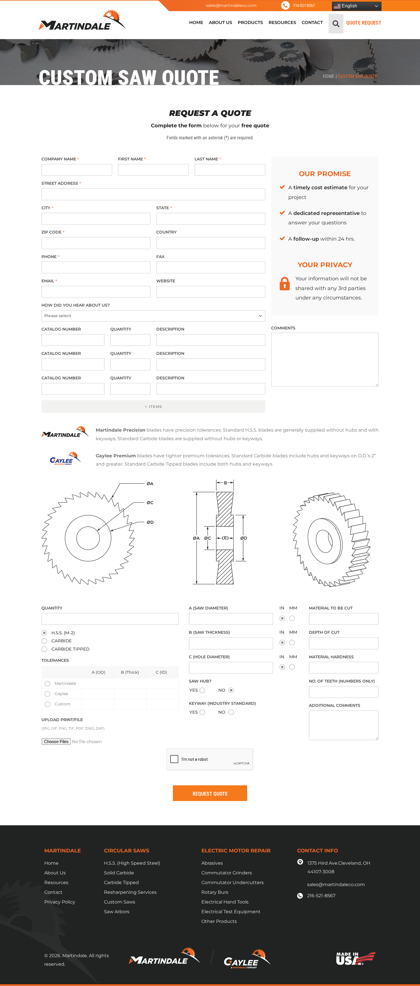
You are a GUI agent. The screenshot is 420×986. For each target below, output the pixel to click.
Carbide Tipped (121, 882)
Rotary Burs (214, 892)
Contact (53, 892)
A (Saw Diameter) (208, 608)
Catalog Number (61, 329)
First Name (132, 159)
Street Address (61, 183)
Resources (56, 882)
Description (170, 329)
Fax (160, 256)
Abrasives (212, 863)
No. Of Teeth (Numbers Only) (342, 681)
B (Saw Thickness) (209, 632)
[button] (336, 23)
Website (165, 280)
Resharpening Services (130, 892)
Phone (50, 256)
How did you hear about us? (75, 305)
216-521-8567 (304, 5)
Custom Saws (119, 902)
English (349, 5)
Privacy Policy (59, 902)
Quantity (120, 329)
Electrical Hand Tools (225, 902)
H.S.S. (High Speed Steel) (132, 863)
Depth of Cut (324, 632)
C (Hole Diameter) (209, 656)
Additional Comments (334, 705)
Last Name (208, 159)
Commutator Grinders (226, 873)
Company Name (60, 159)
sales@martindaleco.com (231, 5)
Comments (283, 328)
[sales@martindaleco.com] (192, 5)
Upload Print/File (62, 719)
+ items (153, 406)
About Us (55, 873)
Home (328, 76)
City (47, 207)
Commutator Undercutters (232, 882)
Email (49, 280)
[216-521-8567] (285, 5)
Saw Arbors (116, 911)
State (164, 207)
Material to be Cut (331, 608)
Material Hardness (331, 656)
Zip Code (52, 232)
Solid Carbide (119, 873)
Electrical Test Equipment (231, 911)
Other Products (219, 921)
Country (166, 232)
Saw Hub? (200, 681)
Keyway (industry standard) (222, 703)
